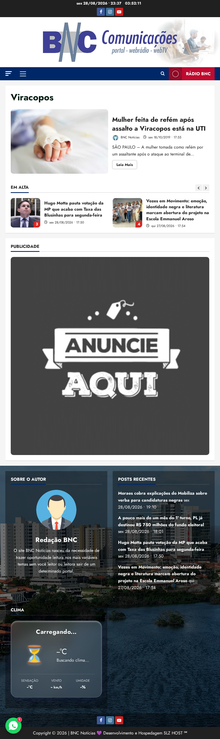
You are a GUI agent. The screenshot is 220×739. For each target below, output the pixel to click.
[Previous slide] (198, 187)
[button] (8, 73)
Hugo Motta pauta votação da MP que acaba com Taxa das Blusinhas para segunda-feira (25, 213)
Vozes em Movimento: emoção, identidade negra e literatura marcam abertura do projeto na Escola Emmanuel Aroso (127, 213)
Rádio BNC (198, 74)
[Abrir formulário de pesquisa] (163, 74)
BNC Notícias (130, 137)
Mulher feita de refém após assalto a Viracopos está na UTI (59, 141)
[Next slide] (206, 187)
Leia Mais (126, 165)
